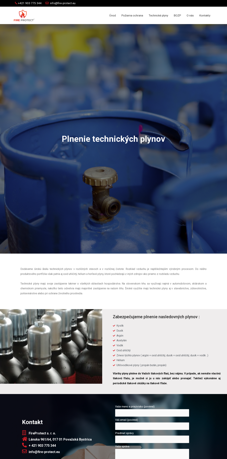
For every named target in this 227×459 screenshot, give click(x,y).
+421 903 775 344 (29, 3)
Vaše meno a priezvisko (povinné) (135, 406)
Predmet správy (124, 433)
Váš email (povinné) (126, 419)
